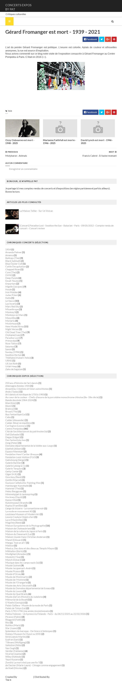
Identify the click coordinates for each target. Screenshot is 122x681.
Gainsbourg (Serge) (15, 459)
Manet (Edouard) (14, 539)
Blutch (8, 405)
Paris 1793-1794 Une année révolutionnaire (27, 611)
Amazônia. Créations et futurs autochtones (27, 388)
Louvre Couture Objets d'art (19, 517)
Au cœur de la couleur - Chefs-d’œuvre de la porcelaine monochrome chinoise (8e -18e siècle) (52, 397)
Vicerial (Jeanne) (13, 653)
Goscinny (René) (13, 477)
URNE (8, 360)
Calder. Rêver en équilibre (18, 422)
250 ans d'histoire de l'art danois (21, 383)
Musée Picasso (13, 571)
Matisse (9, 545)
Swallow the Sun (13, 354)
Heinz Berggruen (14, 491)
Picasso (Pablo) (13, 616)
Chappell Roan (12, 269)
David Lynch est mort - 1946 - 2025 (97, 142)
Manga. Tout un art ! (15, 542)
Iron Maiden (11, 292)
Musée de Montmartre (17, 576)
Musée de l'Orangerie (16, 582)
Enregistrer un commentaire (23, 168)
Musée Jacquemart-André (18, 568)
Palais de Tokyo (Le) (15, 608)
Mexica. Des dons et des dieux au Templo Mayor (29, 548)
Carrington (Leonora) (16, 425)
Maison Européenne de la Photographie (25, 525)
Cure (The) (10, 272)
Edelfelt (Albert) (13, 448)
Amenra (9, 255)
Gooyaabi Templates (60, 676)
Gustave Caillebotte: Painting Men (23, 482)
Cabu (8, 417)
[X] (113, 6)
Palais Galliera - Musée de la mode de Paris (27, 605)
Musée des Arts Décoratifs (19, 585)
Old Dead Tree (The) (15, 332)
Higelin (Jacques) (14, 286)
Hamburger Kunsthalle (17, 485)
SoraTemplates (25, 676)
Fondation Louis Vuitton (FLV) (20, 457)
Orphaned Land (13, 335)
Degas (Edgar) (12, 437)
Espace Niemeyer (14, 451)
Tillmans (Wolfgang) (15, 642)
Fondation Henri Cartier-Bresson (22, 454)
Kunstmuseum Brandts (16, 502)
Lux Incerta (11, 303)
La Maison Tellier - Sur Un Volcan (36, 210)
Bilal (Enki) (10, 403)
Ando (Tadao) (12, 391)
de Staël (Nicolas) (14, 668)
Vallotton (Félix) (13, 645)
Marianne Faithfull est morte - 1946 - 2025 (59, 142)
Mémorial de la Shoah (16, 599)
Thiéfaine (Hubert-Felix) (17, 357)
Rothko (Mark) (13, 625)
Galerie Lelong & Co (15, 465)
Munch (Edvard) (13, 559)
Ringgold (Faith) (13, 619)
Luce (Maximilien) (14, 519)
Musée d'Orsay (13, 574)
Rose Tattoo (11, 343)
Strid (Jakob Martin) (15, 636)
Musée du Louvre (14, 591)
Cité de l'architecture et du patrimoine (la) (26, 431)
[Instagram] (116, 6)
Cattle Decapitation (15, 266)
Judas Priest (11, 295)
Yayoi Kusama (12, 659)
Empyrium (10, 283)
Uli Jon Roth (11, 363)
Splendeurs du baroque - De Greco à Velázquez (29, 631)
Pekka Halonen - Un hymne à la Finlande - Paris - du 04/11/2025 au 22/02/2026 (45, 613)
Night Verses (12, 329)
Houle (8, 289)
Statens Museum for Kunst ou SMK (23, 633)
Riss (7, 622)
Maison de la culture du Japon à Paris (24, 531)
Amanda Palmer (13, 252)
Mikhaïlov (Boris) (14, 551)
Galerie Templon (13, 468)
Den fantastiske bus (15, 440)
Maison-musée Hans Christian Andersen (25, 536)
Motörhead (11, 323)
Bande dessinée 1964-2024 (19, 400)
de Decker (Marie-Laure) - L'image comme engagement (33, 665)
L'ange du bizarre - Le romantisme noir (24, 508)
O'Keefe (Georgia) (14, 602)
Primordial (10, 340)
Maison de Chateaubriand (18, 528)
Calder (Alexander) (15, 420)
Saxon (8, 349)
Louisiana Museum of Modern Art (22, 514)
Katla (8, 297)
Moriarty (10, 320)
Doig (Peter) (11, 442)
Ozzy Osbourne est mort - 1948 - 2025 (19, 142)
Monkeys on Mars (14, 314)
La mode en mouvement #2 (18, 511)
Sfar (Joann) (11, 628)
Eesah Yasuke (12, 280)
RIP (6, 113)
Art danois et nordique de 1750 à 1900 (24, 394)
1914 (8, 249)
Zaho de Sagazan (13, 369)
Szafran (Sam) (12, 639)
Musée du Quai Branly (16, 593)
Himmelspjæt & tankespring (19, 494)
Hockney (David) (14, 497)
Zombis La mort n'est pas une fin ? (22, 662)
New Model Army (14, 326)
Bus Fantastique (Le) (15, 414)
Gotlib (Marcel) (13, 480)
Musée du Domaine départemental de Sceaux (28, 588)
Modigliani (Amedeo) (16, 553)
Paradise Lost (12, 337)
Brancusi (9, 408)
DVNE (8, 275)
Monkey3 (10, 312)
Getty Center (12, 471)
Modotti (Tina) (13, 556)
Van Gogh (10, 648)
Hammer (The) (12, 488)
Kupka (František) (14, 505)
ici (44, 57)
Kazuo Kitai (11, 499)
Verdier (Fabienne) (14, 651)
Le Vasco (9, 300)
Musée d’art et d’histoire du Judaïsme (24, 596)
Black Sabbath (12, 260)
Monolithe (10, 317)
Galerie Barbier (13, 462)
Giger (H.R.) (11, 474)
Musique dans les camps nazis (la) (22, 562)
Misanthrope (12, 309)
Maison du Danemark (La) (18, 534)
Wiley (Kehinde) (13, 656)
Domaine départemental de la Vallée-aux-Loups (29, 445)
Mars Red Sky (12, 306)
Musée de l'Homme (15, 579)
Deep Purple (11, 277)
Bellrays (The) (12, 258)
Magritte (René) (13, 522)
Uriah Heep (11, 366)
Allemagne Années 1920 (17, 385)
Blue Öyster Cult (13, 263)
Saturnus (9, 346)
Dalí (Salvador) (12, 434)
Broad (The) (11, 411)
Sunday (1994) (12, 352)
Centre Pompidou (14, 428)
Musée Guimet (12, 565)
